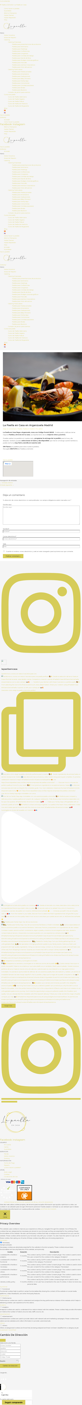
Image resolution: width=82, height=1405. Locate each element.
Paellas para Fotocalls (19, 62)
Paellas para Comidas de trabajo (23, 55)
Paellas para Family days (20, 81)
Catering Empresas (14, 42)
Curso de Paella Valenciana (17, 97)
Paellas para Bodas (18, 87)
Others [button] (2, 1323)
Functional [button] (3, 1286)
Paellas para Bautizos (19, 90)
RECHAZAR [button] (52, 1209)
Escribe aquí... (7, 504)
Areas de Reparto (10, 37)
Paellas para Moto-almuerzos (22, 67)
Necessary (6, 1242)
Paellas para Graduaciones (21, 76)
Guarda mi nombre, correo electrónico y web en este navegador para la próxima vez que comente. (39, 551)
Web (4, 544)
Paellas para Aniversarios (20, 74)
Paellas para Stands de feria (21, 58)
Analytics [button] (3, 1305)
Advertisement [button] (5, 1314)
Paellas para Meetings (19, 49)
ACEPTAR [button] (43, 1209)
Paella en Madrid (28, 429)
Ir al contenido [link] (5, 1)
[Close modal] (3, 1340)
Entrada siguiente (7, 485)
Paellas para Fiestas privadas (21, 71)
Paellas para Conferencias (21, 51)
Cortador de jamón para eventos (19, 92)
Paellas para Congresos (20, 53)
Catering (7, 40)
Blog (5, 108)
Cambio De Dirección (10, 1365)
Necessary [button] (3, 1240)
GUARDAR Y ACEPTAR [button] (8, 1330)
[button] (41, 33)
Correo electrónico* (9, 536)
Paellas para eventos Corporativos (23, 65)
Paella (20, 429)
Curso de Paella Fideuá (16, 101)
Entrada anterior (6, 482)
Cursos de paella (9, 94)
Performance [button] (4, 1296)
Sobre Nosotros (9, 35)
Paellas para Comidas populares (23, 85)
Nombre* (6, 529)
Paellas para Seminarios (20, 46)
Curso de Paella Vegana (16, 99)
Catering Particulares (15, 69)
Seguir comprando (13, 1402)
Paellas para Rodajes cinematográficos (25, 60)
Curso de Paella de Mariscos (18, 103)
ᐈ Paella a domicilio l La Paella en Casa (13, 5)
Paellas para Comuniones (20, 83)
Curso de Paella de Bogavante (18, 106)
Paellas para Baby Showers (21, 78)
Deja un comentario (9, 429)
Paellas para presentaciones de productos (26, 44)
